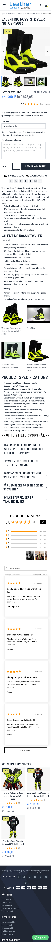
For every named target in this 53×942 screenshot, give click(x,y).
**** (16, 132)
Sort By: (33, 574)
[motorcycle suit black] (13, 827)
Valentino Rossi (33, 14)
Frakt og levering (8, 931)
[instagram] (40, 877)
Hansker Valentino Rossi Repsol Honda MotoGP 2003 (13, 796)
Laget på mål (6, 925)
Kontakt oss (6, 902)
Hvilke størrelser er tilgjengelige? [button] (18, 499)
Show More (11, 602)
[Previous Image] (3, 51)
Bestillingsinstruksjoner (11, 140)
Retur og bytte (7, 934)
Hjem (3, 14)
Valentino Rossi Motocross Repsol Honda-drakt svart (38, 794)
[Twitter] (16, 181)
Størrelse (5, 121)
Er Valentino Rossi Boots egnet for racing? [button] (20, 463)
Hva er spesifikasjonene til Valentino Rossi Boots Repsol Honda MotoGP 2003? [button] (23, 449)
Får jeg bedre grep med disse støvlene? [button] (23, 487)
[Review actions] (45, 582)
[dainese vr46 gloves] (13, 779)
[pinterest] (46, 877)
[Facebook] (11, 181)
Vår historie (6, 899)
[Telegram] (31, 181)
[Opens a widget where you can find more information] (40, 938)
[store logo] (20, 5)
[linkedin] (30, 877)
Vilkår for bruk (7, 911)
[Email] (35, 181)
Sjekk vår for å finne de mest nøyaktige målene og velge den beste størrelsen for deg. (23, 134)
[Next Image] (47, 51)
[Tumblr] (26, 181)
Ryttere (21, 14)
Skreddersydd (7, 928)
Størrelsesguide (8, 922)
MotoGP (11, 14)
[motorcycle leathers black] (38, 779)
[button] (6, 81)
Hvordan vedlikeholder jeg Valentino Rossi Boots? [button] (22, 475)
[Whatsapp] (40, 181)
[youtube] (35, 877)
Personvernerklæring (10, 908)
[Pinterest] (21, 181)
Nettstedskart (7, 905)
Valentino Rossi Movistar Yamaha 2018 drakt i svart (13, 842)
